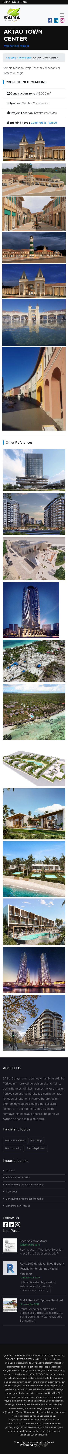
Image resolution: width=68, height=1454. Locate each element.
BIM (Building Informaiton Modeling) (24, 1184)
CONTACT (11, 1191)
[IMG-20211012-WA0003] (34, 388)
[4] (34, 213)
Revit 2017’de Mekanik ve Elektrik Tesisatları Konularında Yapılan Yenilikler (42, 1268)
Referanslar (25, 57)
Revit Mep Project (36, 1148)
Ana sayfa (11, 57)
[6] (34, 247)
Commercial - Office (44, 122)
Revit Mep (36, 1140)
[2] (34, 179)
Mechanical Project (16, 45)
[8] (34, 281)
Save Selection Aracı (33, 1241)
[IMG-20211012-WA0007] (34, 322)
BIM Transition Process (18, 1177)
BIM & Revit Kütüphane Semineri (41, 1300)
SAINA (50, 1442)
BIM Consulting (13, 1148)
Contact (10, 1170)
